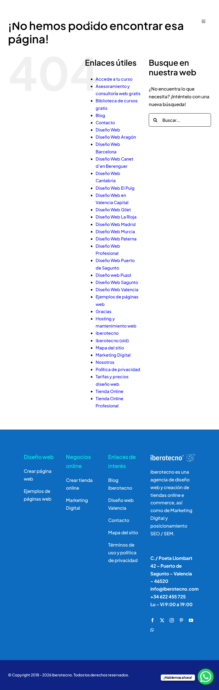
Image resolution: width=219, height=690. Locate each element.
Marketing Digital (113, 355)
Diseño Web (108, 129)
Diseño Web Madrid (116, 224)
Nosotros (105, 362)
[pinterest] (181, 620)
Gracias (103, 311)
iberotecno (107, 333)
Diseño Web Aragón (116, 137)
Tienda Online (109, 391)
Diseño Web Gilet (113, 209)
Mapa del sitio (110, 347)
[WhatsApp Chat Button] (206, 677)
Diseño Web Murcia (115, 231)
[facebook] (152, 620)
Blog (100, 115)
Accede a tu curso (114, 79)
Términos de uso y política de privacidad (123, 552)
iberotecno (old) (112, 340)
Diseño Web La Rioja (116, 217)
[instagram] (172, 620)
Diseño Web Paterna (116, 238)
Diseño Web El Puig (115, 188)
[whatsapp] (152, 630)
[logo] (55, 8)
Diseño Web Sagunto (117, 282)
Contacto (105, 122)
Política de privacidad (118, 369)
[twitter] (162, 620)
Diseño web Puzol (113, 275)
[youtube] (191, 620)
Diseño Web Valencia (117, 289)
